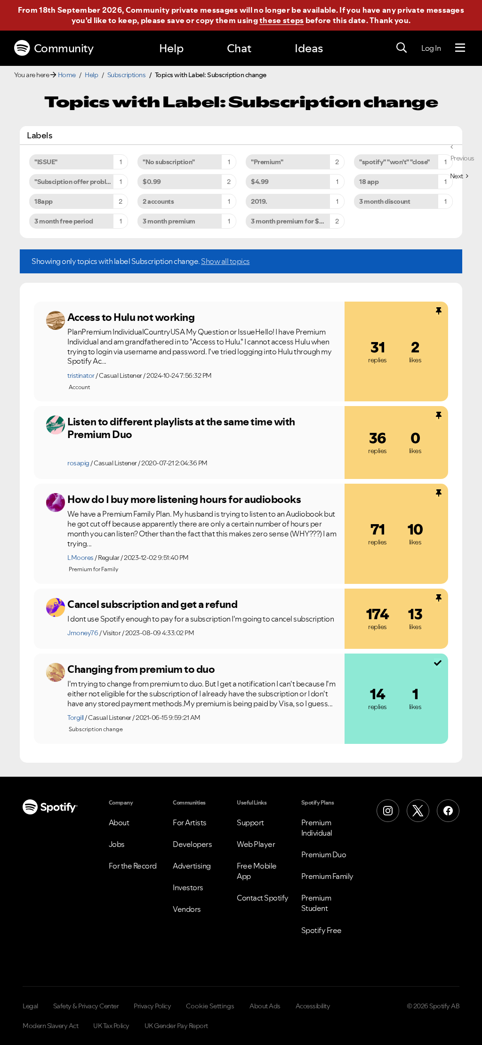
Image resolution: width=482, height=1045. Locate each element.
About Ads (265, 1006)
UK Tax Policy (111, 1025)
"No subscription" (169, 162)
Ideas (309, 48)
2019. (259, 201)
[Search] (402, 48)
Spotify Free (321, 930)
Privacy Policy (152, 1006)
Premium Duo (323, 854)
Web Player (256, 844)
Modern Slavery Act (50, 1025)
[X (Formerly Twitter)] (418, 810)
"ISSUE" (45, 162)
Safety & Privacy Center (86, 1006)
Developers (192, 844)
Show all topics (225, 261)
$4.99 (260, 181)
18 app (368, 181)
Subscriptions (126, 75)
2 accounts (158, 201)
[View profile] (55, 320)
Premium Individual (316, 827)
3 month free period (63, 221)
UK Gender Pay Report (176, 1025)
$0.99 (152, 181)
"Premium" (267, 162)
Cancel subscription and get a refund (152, 604)
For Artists (190, 822)
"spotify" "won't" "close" (394, 162)
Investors (188, 887)
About (119, 822)
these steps (281, 20)
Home (67, 75)
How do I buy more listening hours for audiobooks (184, 499)
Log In (431, 48)
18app (43, 201)
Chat (239, 48)
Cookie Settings (210, 1006)
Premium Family (327, 876)
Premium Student (316, 903)
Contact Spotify (263, 898)
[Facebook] (448, 810)
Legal (30, 1006)
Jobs (117, 844)
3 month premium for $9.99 (292, 221)
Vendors (187, 909)
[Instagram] (388, 810)
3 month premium (169, 221)
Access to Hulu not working (130, 317)
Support (250, 822)
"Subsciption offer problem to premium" (81, 181)
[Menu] (460, 48)
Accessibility (313, 1006)
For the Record (133, 866)
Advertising (192, 866)
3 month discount (384, 201)
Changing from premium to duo (141, 669)
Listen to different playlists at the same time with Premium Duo (181, 427)
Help (171, 48)
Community (64, 48)
